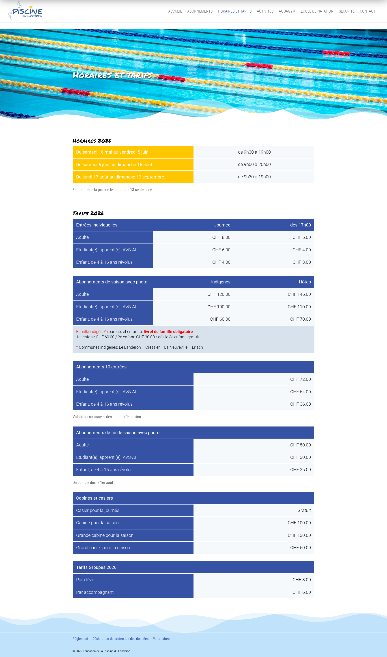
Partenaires (161, 639)
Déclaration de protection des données (120, 639)
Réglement (80, 639)
